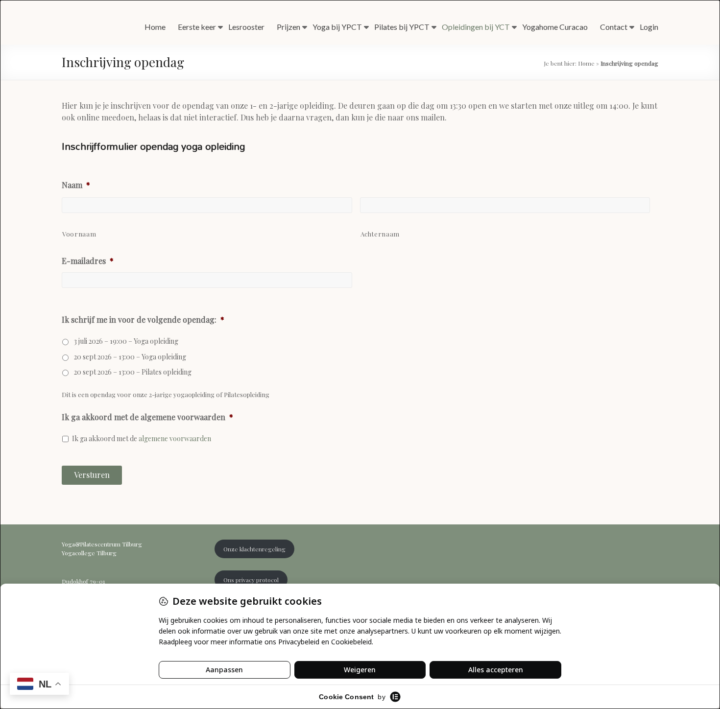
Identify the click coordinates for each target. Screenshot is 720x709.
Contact (613, 26)
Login (649, 26)
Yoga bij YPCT (337, 26)
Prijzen (288, 26)
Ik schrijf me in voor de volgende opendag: (143, 320)
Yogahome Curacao (555, 26)
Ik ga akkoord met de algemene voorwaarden (147, 417)
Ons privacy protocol (251, 580)
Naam (76, 185)
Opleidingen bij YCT (476, 26)
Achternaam (380, 234)
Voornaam (79, 234)
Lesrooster (246, 26)
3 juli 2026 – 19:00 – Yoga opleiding (126, 341)
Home (155, 26)
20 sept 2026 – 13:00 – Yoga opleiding (130, 356)
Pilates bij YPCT (402, 26)
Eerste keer (197, 26)
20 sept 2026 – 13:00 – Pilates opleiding (133, 372)
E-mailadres (88, 261)
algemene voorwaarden (175, 438)
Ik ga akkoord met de (141, 438)
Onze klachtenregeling (254, 549)
